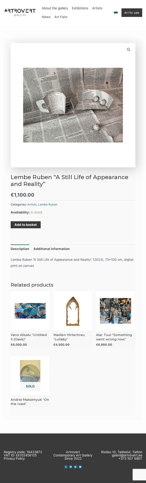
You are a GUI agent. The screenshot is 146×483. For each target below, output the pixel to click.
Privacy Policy (14, 458)
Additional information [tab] (51, 249)
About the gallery (55, 8)
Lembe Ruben (47, 204)
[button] (128, 49)
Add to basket (25, 225)
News (46, 17)
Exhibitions (80, 8)
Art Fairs (60, 17)
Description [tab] (20, 249)
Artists (97, 8)
